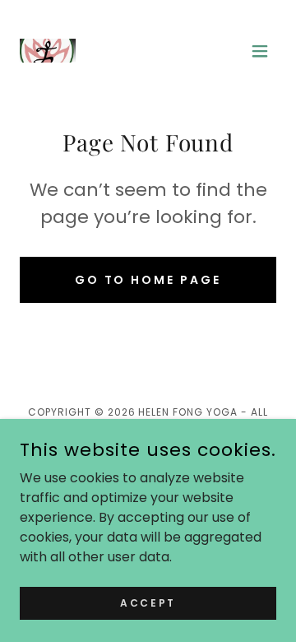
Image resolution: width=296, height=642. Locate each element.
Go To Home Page (148, 280)
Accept (147, 602)
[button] (259, 51)
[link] (112, 50)
